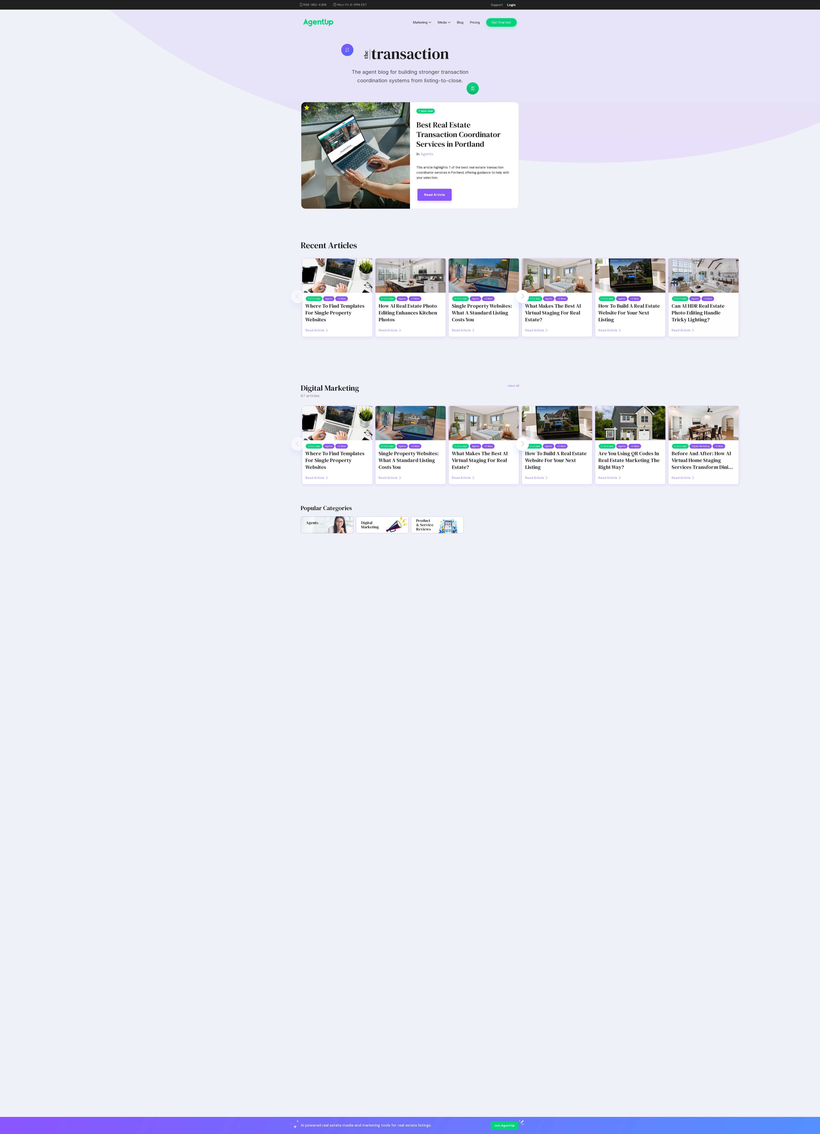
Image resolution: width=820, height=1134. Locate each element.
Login (511, 5)
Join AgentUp (504, 1125)
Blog (460, 22)
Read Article (434, 194)
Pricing (475, 22)
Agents (426, 154)
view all (513, 386)
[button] (297, 296)
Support (497, 5)
